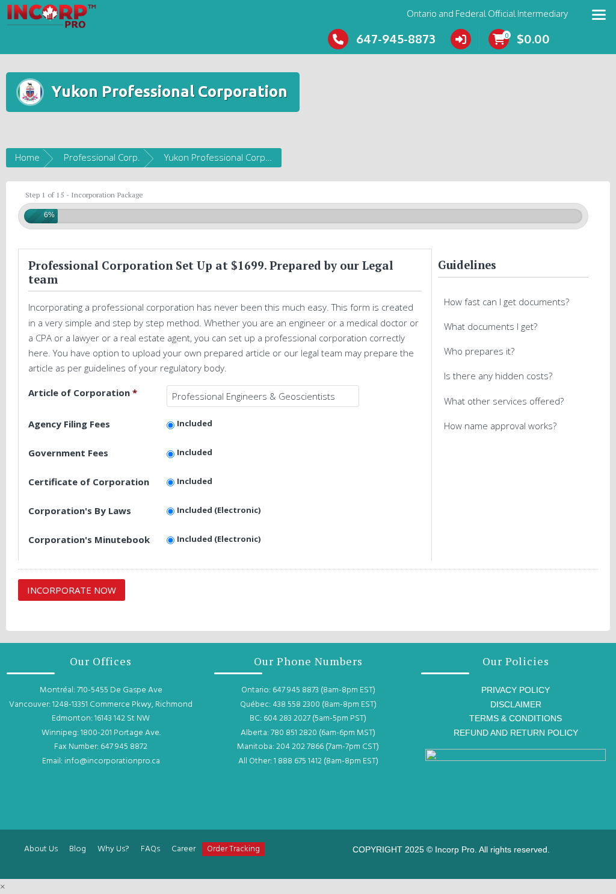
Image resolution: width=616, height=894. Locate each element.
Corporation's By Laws (79, 510)
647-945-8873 (396, 38)
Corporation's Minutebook (89, 539)
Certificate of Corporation (88, 482)
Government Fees (68, 453)
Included (194, 423)
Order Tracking (233, 849)
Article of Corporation (82, 392)
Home (27, 157)
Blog (77, 849)
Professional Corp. (102, 157)
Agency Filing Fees (69, 424)
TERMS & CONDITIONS (515, 718)
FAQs (150, 849)
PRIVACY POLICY (515, 690)
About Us (41, 849)
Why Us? (113, 849)
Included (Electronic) (219, 509)
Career (183, 849)
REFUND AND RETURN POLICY (516, 732)
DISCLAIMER (515, 704)
